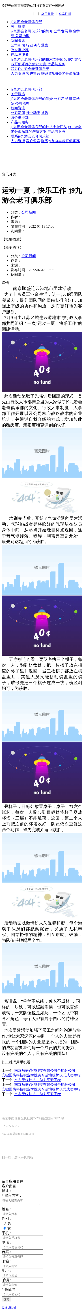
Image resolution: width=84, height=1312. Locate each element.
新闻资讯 (18, 40)
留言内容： (12, 1195)
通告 (44, 45)
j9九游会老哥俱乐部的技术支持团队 (39, 59)
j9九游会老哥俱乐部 (26, 22)
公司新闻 (18, 45)
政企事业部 (20, 50)
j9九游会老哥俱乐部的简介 (32, 31)
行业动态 (33, 45)
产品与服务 (20, 55)
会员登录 (47, 14)
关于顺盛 (18, 26)
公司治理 (22, 36)
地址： (7, 1270)
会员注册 (65, 14)
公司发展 (61, 31)
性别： (7, 1218)
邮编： (7, 1280)
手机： (7, 1233)
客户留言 (33, 73)
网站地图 (9, 1308)
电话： (7, 1242)
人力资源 (18, 73)
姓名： (7, 1209)
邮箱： (7, 1261)
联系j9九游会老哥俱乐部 (30, 69)
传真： (7, 1252)
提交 (6, 1299)
